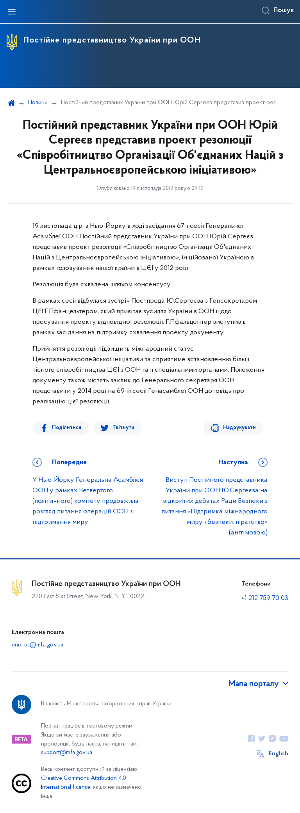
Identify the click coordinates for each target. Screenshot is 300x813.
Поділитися (66, 428)
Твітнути (123, 428)
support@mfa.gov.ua (66, 753)
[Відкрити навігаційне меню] (12, 12)
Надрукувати (239, 428)
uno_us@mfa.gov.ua (37, 645)
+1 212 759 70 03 (264, 598)
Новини (38, 102)
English (278, 754)
